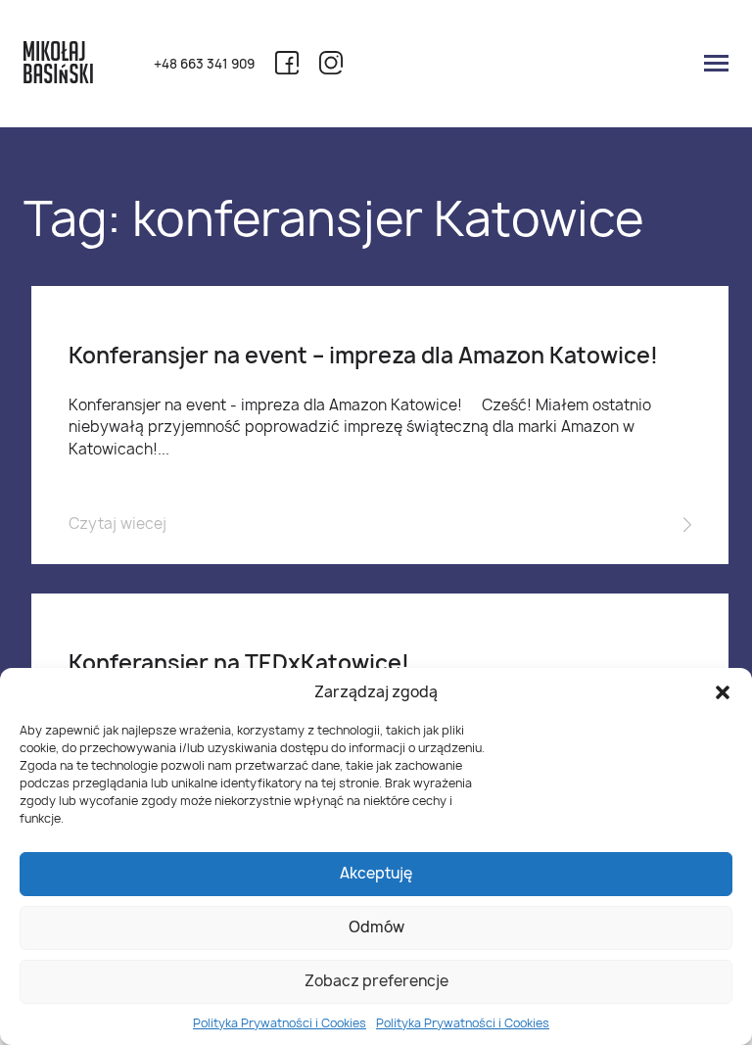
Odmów (376, 927)
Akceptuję (376, 873)
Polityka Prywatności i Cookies (279, 1023)
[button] (722, 692)
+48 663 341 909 (204, 64)
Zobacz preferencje (376, 981)
